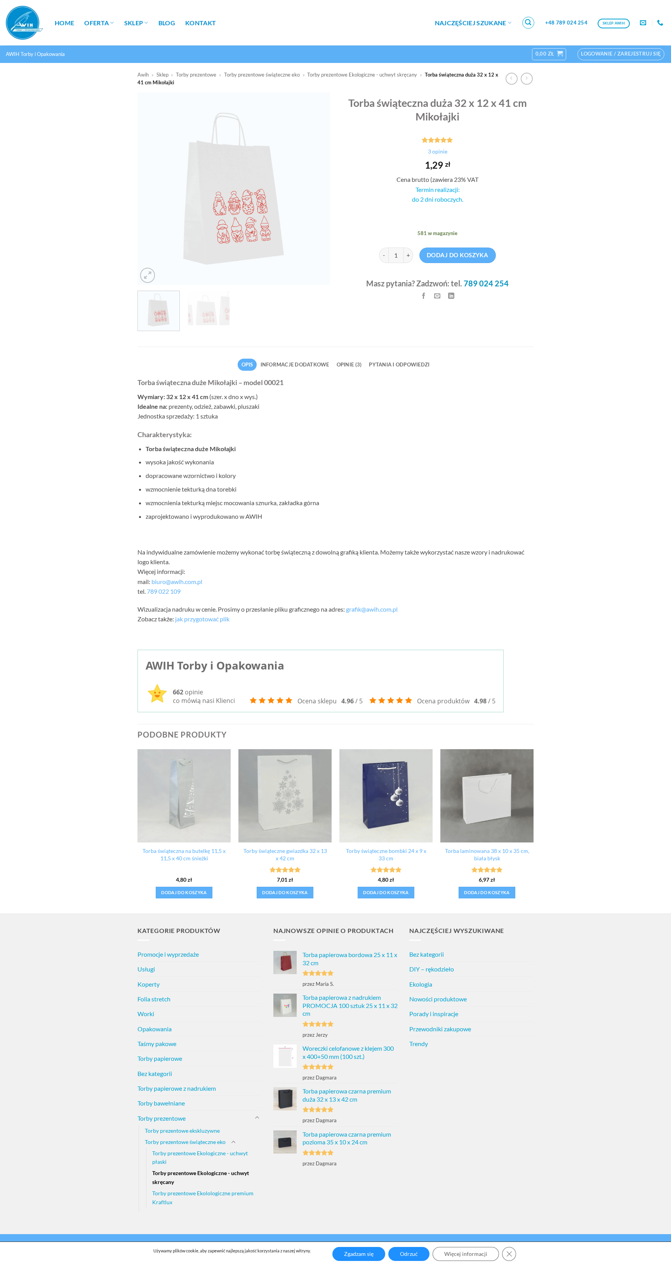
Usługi (146, 969)
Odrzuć (409, 1253)
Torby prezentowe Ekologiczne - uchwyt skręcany (362, 74)
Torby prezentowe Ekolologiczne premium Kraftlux (203, 1197)
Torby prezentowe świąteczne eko (262, 74)
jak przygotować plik (202, 619)
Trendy (418, 1043)
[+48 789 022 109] (661, 22)
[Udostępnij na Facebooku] (423, 295)
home (64, 22)
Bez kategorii (154, 1073)
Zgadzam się (359, 1253)
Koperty (148, 984)
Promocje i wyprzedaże (168, 954)
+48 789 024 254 (566, 22)
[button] (528, 23)
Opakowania (154, 1028)
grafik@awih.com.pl (372, 609)
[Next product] (512, 79)
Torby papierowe (159, 1058)
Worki (145, 1013)
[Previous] (151, 188)
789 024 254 (486, 283)
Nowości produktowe (438, 999)
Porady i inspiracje (433, 1013)
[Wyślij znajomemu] (437, 295)
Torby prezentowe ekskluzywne (182, 1130)
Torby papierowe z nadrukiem (176, 1088)
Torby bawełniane (161, 1103)
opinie (437, 151)
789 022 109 (164, 591)
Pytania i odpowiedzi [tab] (399, 364)
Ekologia (420, 984)
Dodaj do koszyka (457, 254)
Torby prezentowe (196, 74)
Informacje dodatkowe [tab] (295, 364)
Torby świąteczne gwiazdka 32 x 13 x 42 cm (285, 854)
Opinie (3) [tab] (349, 364)
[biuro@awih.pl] (644, 22)
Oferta (96, 22)
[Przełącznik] (257, 1118)
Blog (166, 22)
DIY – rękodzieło (431, 969)
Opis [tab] (247, 364)
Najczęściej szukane (470, 22)
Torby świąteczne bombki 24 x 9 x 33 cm (386, 854)
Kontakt (200, 22)
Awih (143, 74)
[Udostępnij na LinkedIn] (451, 295)
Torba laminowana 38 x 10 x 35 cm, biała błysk (487, 854)
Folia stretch (153, 999)
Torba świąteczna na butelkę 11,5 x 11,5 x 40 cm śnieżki (184, 854)
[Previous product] (527, 79)
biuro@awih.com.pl (176, 581)
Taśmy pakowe (156, 1043)
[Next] (316, 188)
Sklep (133, 22)
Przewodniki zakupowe (440, 1028)
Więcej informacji (465, 1253)
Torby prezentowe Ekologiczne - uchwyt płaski (200, 1157)
